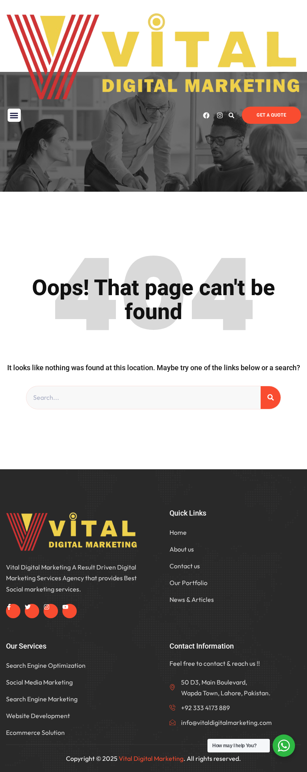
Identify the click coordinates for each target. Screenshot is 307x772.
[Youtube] (69, 611)
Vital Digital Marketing (151, 758)
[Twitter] (32, 611)
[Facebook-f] (13, 611)
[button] (14, 115)
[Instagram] (220, 115)
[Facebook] (206, 115)
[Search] (271, 397)
